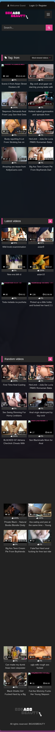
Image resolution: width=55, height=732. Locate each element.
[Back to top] (45, 723)
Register (43, 5)
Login (32, 5)
